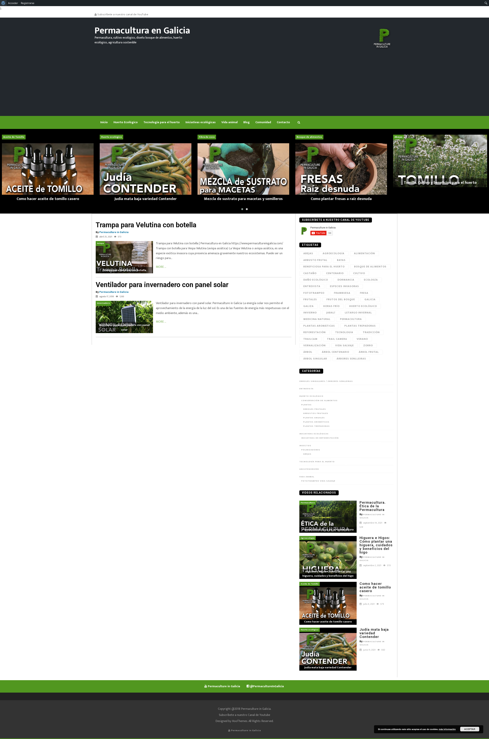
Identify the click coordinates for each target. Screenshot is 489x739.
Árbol (307, 352)
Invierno (310, 312)
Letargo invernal (358, 312)
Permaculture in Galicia (114, 232)
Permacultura (351, 319)
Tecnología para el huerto (317, 461)
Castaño (310, 273)
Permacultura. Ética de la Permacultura (372, 506)
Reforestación (314, 332)
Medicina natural (316, 319)
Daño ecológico (315, 280)
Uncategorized (309, 469)
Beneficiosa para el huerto (324, 266)
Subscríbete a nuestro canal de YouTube (122, 14)
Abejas (308, 253)
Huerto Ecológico (311, 396)
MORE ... (161, 267)
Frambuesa (342, 293)
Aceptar (469, 729)
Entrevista (311, 286)
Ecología (371, 280)
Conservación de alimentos (319, 400)
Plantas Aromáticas (319, 326)
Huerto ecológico (363, 306)
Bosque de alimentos (370, 266)
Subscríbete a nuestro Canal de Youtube (244, 715)
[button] (242, 209)
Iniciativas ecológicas (314, 433)
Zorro (368, 345)
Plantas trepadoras (360, 326)
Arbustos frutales (315, 413)
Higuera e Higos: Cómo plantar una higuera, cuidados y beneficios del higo (376, 545)
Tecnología (344, 332)
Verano (362, 339)
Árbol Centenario (335, 352)
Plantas (306, 404)
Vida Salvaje (344, 345)
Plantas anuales (314, 417)
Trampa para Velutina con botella (146, 225)
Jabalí (330, 312)
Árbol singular (315, 358)
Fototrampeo (313, 293)
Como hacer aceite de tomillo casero (375, 587)
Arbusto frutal (315, 260)
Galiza (308, 306)
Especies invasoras (344, 286)
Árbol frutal (369, 352)
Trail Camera (337, 339)
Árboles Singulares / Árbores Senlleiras (326, 381)
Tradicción (371, 332)
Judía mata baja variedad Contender (374, 633)
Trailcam (310, 339)
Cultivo (359, 273)
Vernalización (314, 345)
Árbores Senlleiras (351, 358)
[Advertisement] (244, 78)
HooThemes (239, 721)
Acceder (13, 3)
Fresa (364, 293)
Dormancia (346, 280)
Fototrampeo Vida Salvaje (318, 481)
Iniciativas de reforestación (320, 438)
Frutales (310, 299)
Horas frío (331, 306)
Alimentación (364, 253)
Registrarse (27, 3)
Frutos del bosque (340, 299)
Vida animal (306, 476)
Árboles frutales (314, 409)
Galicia (370, 299)
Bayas (341, 260)
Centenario (335, 273)
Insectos (305, 445)
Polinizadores (310, 450)
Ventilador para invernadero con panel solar (162, 285)
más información (447, 729)
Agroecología (333, 253)
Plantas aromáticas (316, 422)
